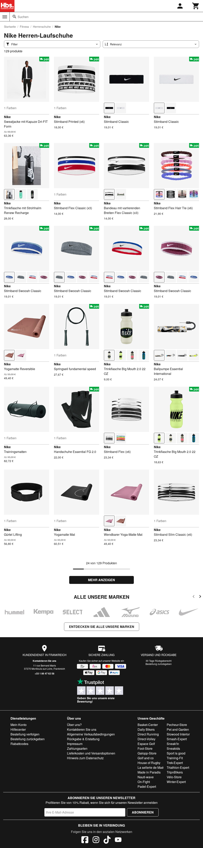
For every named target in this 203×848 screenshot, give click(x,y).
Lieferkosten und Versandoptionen (91, 753)
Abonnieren (143, 812)
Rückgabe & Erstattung (83, 739)
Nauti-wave (146, 777)
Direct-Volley (146, 739)
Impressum (74, 743)
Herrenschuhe (42, 27)
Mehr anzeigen (101, 580)
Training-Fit (175, 758)
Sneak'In (173, 743)
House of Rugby (149, 762)
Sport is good (176, 753)
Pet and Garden (178, 729)
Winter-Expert (176, 781)
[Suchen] (14, 16)
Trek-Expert (175, 762)
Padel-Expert (147, 786)
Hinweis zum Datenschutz (85, 758)
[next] (200, 597)
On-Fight (144, 781)
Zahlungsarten (77, 748)
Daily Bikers (146, 729)
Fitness (24, 27)
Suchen (23, 16)
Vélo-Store (174, 777)
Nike (7, 117)
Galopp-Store (147, 753)
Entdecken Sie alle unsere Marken (101, 626)
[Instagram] (96, 840)
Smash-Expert (177, 739)
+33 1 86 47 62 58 (44, 673)
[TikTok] (107, 840)
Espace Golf (146, 743)
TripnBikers (175, 772)
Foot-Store (145, 748)
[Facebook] (85, 840)
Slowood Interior (178, 734)
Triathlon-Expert (178, 767)
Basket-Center (148, 724)
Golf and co (146, 758)
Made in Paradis (149, 772)
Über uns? (74, 724)
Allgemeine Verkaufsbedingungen (91, 734)
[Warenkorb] (196, 6)
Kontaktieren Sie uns (44, 660)
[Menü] (5, 17)
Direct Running (148, 734)
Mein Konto (19, 724)
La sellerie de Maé (151, 767)
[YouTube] (118, 840)
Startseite (10, 27)
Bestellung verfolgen (25, 734)
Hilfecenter (18, 729)
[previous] (193, 597)
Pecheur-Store (177, 724)
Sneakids (173, 748)
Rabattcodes (19, 743)
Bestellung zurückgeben (159, 664)
